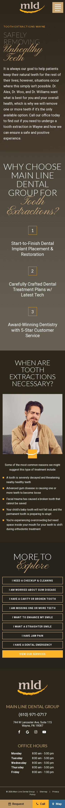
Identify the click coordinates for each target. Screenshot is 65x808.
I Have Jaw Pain (32, 635)
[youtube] (44, 732)
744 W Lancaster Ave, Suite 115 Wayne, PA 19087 (32, 724)
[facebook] (19, 732)
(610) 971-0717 (32, 714)
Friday (15, 772)
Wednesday (18, 763)
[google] (27, 732)
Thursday (17, 767)
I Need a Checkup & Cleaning (32, 580)
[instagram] (35, 732)
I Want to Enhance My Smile (32, 617)
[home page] (32, 7)
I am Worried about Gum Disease (32, 589)
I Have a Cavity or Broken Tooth (32, 599)
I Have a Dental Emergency (32, 644)
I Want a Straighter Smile (32, 626)
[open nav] (57, 7)
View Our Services (32, 654)
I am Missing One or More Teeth (33, 608)
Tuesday (16, 758)
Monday (16, 753)
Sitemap (43, 792)
